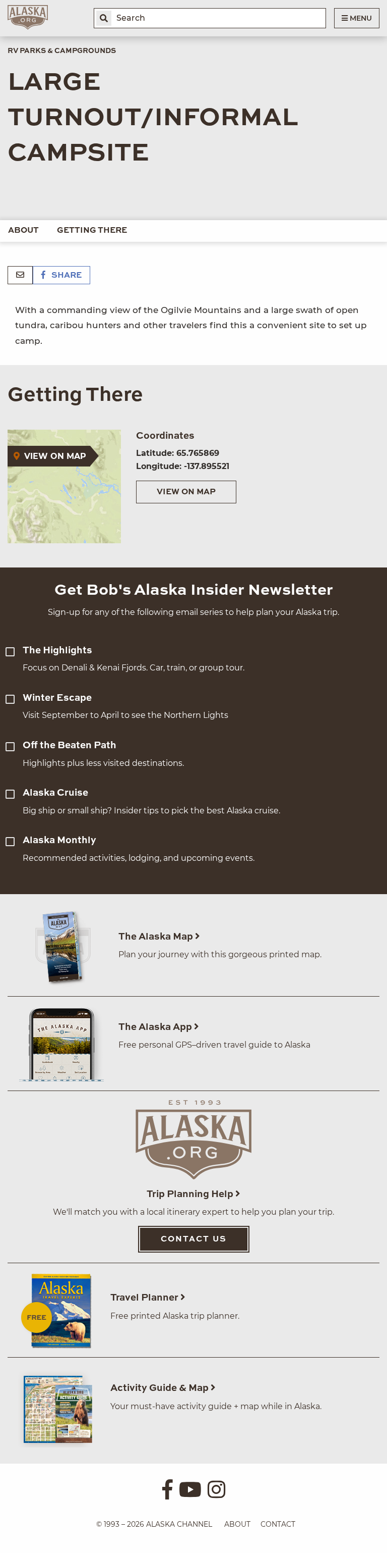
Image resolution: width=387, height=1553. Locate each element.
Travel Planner (145, 1298)
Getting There (92, 231)
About (23, 231)
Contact (278, 1524)
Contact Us (194, 1239)
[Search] (103, 18)
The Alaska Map (156, 937)
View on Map (186, 492)
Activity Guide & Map (160, 1388)
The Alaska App (156, 1027)
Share (65, 276)
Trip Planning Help (191, 1194)
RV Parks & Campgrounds (62, 51)
